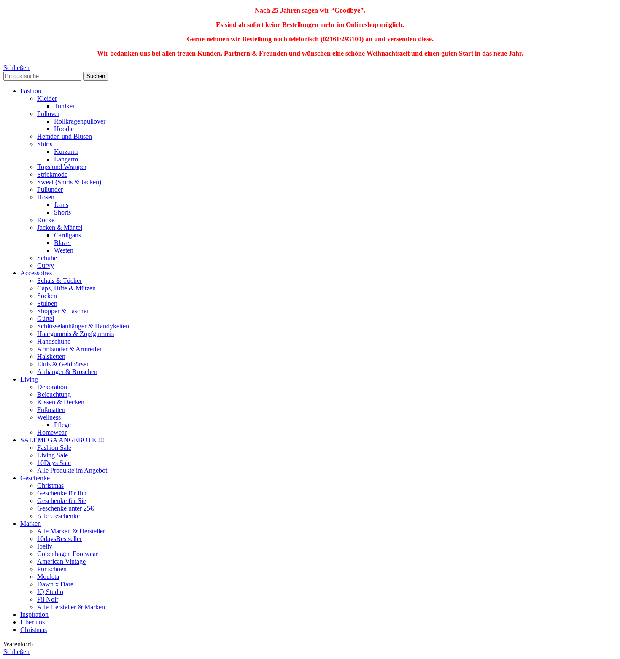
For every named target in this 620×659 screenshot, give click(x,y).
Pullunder (50, 189)
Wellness (49, 417)
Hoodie (64, 128)
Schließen (16, 67)
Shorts (62, 212)
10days (59, 538)
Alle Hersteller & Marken (71, 607)
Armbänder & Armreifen (70, 348)
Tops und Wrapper (61, 166)
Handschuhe (53, 341)
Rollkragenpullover (79, 121)
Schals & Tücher (59, 280)
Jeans (61, 204)
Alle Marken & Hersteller (71, 531)
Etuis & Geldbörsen (63, 364)
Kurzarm (66, 151)
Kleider (47, 98)
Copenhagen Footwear (67, 553)
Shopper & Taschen (63, 311)
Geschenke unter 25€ (65, 508)
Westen (63, 250)
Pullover (48, 113)
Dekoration (52, 386)
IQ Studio (50, 591)
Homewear (52, 432)
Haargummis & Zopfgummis (75, 333)
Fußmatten (51, 409)
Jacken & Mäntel (59, 227)
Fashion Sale (54, 447)
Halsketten (51, 356)
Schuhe (47, 257)
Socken (47, 295)
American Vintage (61, 561)
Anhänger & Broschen (67, 371)
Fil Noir (47, 599)
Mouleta (48, 576)
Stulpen (47, 303)
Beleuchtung (54, 394)
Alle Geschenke (58, 515)
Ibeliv (44, 546)
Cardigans (67, 235)
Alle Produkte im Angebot (72, 470)
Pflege (62, 424)
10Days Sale (54, 462)
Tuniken (65, 106)
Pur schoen (52, 569)
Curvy (45, 265)
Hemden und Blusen (64, 136)
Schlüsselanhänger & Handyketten (83, 326)
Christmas (50, 485)
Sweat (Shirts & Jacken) (69, 182)
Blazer (62, 242)
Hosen (45, 197)
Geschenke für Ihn (61, 493)
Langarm (66, 159)
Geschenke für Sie (61, 500)
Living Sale (52, 455)
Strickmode (52, 174)
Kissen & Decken (60, 402)
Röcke (45, 219)
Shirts (44, 144)
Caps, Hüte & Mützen (66, 288)
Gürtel (45, 318)
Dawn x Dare (55, 584)
